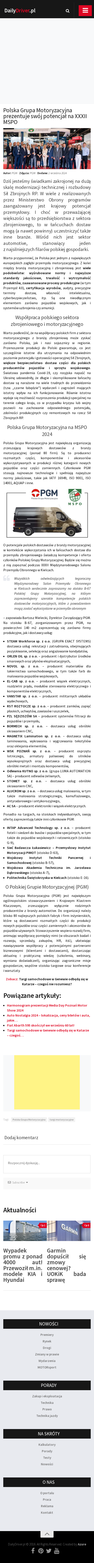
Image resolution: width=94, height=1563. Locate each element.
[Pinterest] (41, 1551)
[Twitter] (49, 1551)
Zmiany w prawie (47, 1354)
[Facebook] (33, 1551)
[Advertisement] (47, 55)
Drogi (47, 1348)
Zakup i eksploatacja (47, 1396)
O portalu (47, 1493)
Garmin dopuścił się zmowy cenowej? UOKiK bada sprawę (66, 1265)
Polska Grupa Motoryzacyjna (29, 1119)
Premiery (47, 1335)
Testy (47, 1458)
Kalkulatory (47, 1445)
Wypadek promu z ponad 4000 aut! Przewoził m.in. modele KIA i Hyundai (22, 1265)
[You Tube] (57, 1551)
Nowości (47, 1464)
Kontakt (47, 1512)
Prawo (47, 1409)
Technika (47, 1403)
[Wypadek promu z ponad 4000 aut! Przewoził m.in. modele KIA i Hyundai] (25, 1231)
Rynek (47, 1341)
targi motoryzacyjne (62, 1119)
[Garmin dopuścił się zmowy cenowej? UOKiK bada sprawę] (69, 1231)
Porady (47, 1451)
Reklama (47, 1506)
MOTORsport (47, 1367)
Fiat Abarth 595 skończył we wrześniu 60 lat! (40, 1025)
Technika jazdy (47, 1416)
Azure (82, 1544)
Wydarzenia (47, 1361)
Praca (47, 1499)
